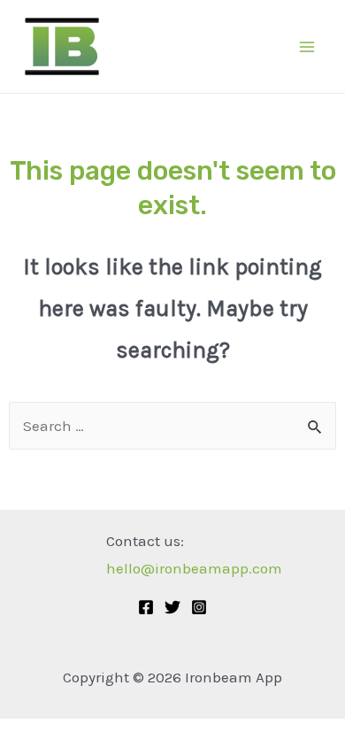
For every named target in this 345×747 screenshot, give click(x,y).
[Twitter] (172, 607)
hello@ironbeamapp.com (194, 568)
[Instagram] (199, 607)
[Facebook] (146, 607)
